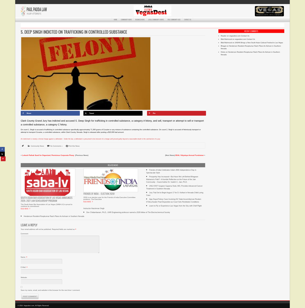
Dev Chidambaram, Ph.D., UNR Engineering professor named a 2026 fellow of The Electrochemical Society (128, 212)
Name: (23, 257)
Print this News (74, 146)
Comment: (25, 234)
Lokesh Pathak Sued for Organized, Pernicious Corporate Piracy (48, 155)
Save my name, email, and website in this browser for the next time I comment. (50, 290)
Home (115, 19)
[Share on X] (2, 154)
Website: (24, 277)
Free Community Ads (174, 19)
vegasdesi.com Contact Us (239, 36)
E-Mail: (23, 267)
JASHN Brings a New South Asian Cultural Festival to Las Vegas (259, 43)
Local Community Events (156, 19)
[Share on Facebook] (2, 149)
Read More (24, 208)
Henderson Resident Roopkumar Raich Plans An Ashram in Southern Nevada (54, 216)
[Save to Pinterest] (3, 158)
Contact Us (187, 19)
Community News (126, 19)
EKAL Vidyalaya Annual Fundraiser (189, 155)
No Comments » (56, 146)
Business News (140, 19)
